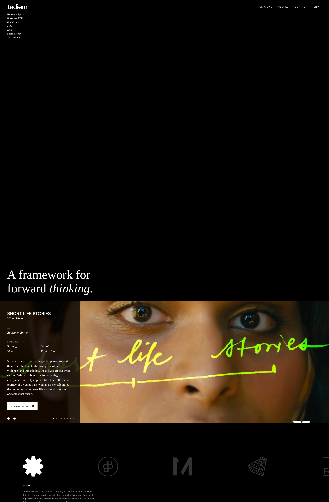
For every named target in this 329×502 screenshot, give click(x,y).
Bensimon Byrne (15, 14)
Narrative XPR (15, 18)
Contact (301, 6)
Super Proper (14, 33)
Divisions (265, 6)
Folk (9, 25)
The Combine (14, 37)
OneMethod (13, 22)
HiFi (9, 29)
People (283, 6)
